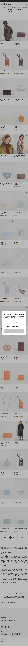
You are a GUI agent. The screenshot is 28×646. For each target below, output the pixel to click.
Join (14, 331)
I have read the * (12, 326)
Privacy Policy (15, 326)
